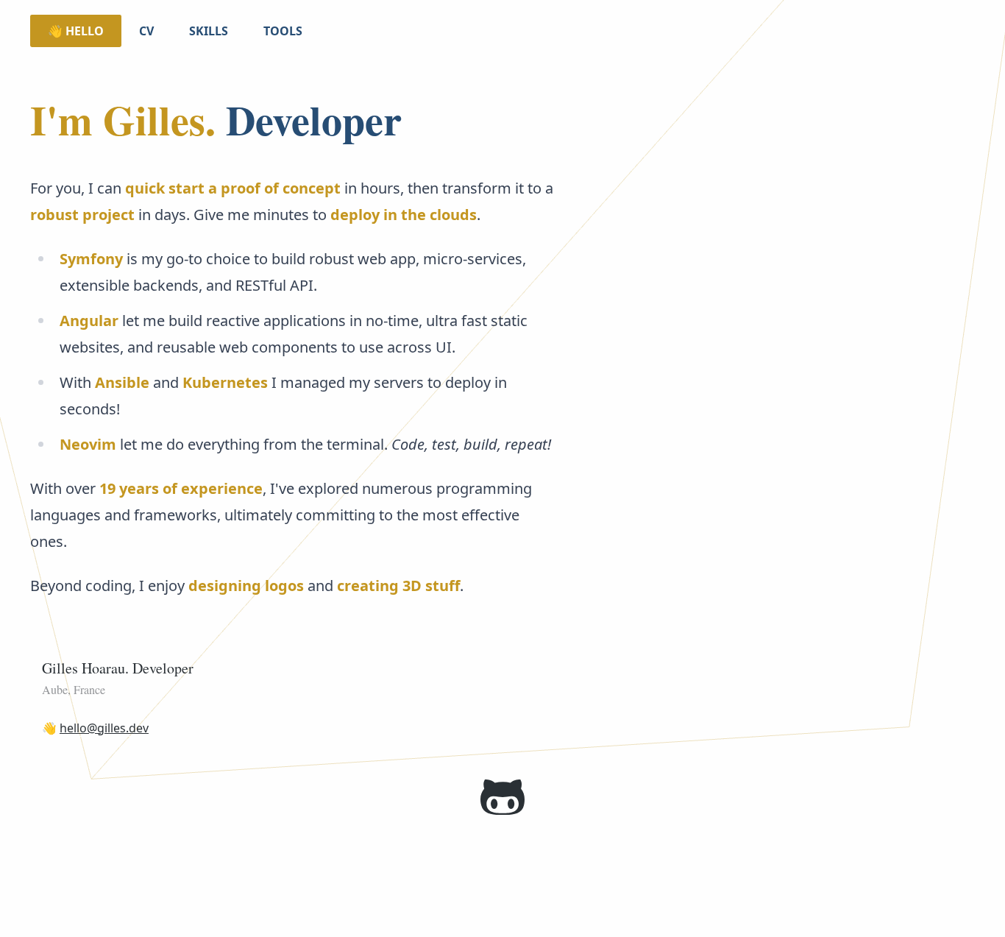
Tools (282, 31)
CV (146, 31)
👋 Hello (76, 31)
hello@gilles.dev (104, 728)
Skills (208, 31)
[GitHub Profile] (502, 797)
